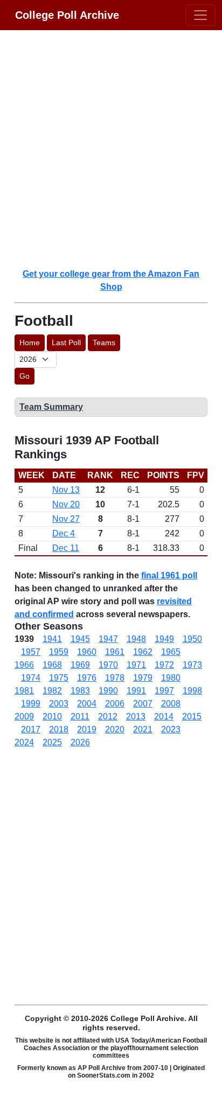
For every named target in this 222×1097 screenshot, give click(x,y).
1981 (24, 690)
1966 (24, 664)
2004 (86, 703)
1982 (52, 690)
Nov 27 (66, 518)
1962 (142, 651)
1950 (192, 639)
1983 (80, 690)
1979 (142, 677)
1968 (52, 664)
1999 (30, 703)
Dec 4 (63, 533)
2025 (52, 742)
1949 (164, 639)
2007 (142, 703)
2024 (24, 742)
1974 (30, 677)
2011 (80, 716)
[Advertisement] (111, 149)
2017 (30, 729)
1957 (30, 651)
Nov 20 (66, 504)
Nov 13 (66, 489)
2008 (171, 703)
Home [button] (29, 342)
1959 (58, 651)
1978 (114, 677)
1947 (108, 639)
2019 (86, 729)
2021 (142, 729)
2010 (52, 716)
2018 (58, 729)
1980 (171, 677)
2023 (171, 729)
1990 (108, 690)
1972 (164, 664)
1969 (80, 664)
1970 (108, 664)
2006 (114, 703)
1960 (86, 651)
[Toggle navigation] (200, 15)
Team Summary (51, 406)
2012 (107, 716)
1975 (58, 677)
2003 (58, 703)
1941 (52, 639)
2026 (80, 742)
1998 (192, 690)
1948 (136, 639)
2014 (164, 716)
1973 (192, 664)
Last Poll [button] (66, 342)
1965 (171, 651)
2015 (192, 716)
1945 (80, 639)
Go (24, 376)
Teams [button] (104, 342)
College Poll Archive (67, 15)
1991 (136, 690)
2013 (135, 716)
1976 (86, 677)
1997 (164, 690)
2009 (24, 716)
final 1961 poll (169, 575)
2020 (114, 729)
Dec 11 (65, 548)
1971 (136, 664)
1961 (114, 651)
